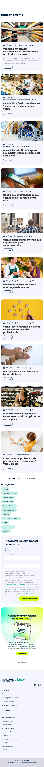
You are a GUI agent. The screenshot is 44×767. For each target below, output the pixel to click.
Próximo (32, 478)
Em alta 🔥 (6, 531)
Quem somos (6, 694)
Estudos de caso (8, 527)
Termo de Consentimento (15, 585)
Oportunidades (8, 502)
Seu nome (8, 555)
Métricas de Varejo (9, 506)
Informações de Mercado (11, 518)
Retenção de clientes (10, 493)
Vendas (5, 489)
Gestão (5, 523)
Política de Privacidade (26, 594)
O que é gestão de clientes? (10, 698)
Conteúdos (5, 690)
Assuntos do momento (9, 705)
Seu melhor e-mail (10, 563)
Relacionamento (8, 497)
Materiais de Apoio (9, 510)
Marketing (6, 514)
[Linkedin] (35, 685)
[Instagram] (39, 685)
